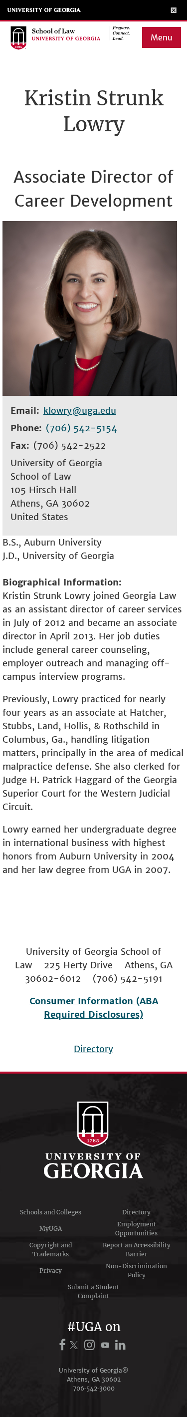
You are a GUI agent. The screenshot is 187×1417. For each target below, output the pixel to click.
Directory (93, 1049)
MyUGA (50, 1228)
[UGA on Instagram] (91, 1345)
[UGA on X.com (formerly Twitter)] (75, 1345)
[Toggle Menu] (174, 9)
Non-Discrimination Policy (136, 1270)
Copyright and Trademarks (50, 1249)
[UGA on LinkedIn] (121, 1345)
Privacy (50, 1270)
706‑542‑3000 (94, 1388)
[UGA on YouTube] (106, 1345)
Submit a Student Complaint (93, 1291)
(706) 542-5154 (81, 428)
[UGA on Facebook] (64, 1345)
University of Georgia (44, 10)
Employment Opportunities (136, 1228)
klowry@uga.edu (79, 410)
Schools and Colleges (50, 1212)
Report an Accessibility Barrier (137, 1249)
